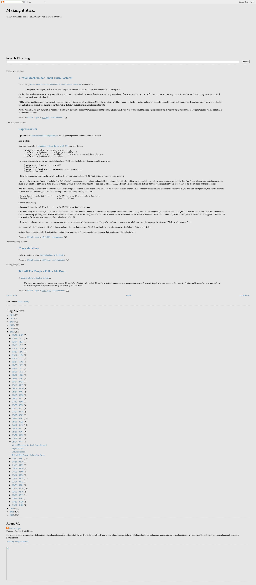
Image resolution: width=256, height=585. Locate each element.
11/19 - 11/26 (18, 355)
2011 (12, 315)
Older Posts (245, 295)
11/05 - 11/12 (18, 358)
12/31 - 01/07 (18, 335)
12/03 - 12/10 (18, 348)
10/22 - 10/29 (18, 365)
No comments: (57, 117)
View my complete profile (17, 541)
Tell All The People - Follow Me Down (42, 271)
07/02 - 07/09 (18, 415)
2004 (12, 511)
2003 (12, 515)
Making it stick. (20, 10)
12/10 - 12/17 (18, 345)
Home (128, 295)
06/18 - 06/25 (18, 421)
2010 (12, 318)
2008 (12, 325)
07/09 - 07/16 (18, 411)
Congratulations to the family (52, 254)
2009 (12, 321)
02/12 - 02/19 (18, 491)
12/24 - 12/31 (18, 338)
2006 (12, 331)
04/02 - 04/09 (18, 471)
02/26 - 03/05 (18, 485)
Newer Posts (11, 295)
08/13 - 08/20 (18, 395)
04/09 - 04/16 (18, 468)
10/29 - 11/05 (18, 361)
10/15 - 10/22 (18, 368)
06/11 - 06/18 (18, 425)
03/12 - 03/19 (18, 478)
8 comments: (57, 236)
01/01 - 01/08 (18, 505)
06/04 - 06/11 (18, 428)
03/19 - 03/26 (18, 475)
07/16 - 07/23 (18, 408)
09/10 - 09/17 (18, 385)
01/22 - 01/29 (18, 501)
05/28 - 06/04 (18, 431)
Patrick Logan (15, 528)
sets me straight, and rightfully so (44, 135)
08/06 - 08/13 (18, 398)
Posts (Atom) (23, 301)
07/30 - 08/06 (18, 401)
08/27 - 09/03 (18, 391)
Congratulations (29, 248)
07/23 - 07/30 (18, 405)
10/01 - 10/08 (18, 375)
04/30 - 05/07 (18, 458)
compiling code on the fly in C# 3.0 (52, 145)
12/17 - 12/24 (18, 341)
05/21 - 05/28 (18, 435)
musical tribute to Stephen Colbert (35, 277)
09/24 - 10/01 (18, 378)
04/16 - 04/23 (18, 465)
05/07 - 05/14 (18, 441)
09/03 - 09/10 (18, 388)
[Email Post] (66, 117)
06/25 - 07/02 (18, 418)
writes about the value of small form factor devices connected (55, 84)
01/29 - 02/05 (18, 498)
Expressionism (28, 129)
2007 (12, 328)
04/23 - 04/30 (18, 461)
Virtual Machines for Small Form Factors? (46, 78)
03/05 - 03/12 (18, 481)
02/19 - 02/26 (18, 488)
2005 (12, 508)
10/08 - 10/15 (18, 371)
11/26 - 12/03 (18, 351)
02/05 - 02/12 (18, 495)
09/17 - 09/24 (18, 381)
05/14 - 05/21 (18, 438)
